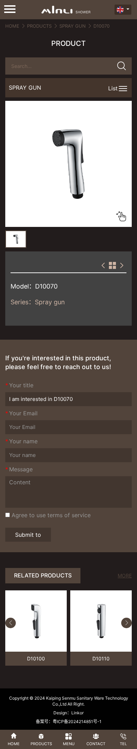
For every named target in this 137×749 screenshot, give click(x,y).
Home (12, 26)
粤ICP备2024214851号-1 (77, 721)
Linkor (77, 712)
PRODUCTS (39, 26)
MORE (125, 575)
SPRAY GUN (72, 26)
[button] (10, 623)
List (113, 88)
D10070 (101, 26)
